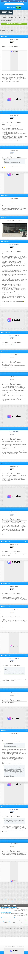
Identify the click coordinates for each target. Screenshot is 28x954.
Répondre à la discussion (14, 23)
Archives (9, 946)
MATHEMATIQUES (5, 19)
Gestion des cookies (20, 946)
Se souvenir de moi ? (11, 7)
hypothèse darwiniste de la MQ (8, 917)
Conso (13, 946)
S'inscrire (21, 1)
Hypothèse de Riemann (6, 912)
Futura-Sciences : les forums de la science (17, 17)
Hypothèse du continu (6, 921)
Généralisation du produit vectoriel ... (9, 900)
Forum (4, 17)
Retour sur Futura (7, 1)
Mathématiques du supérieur (16, 19)
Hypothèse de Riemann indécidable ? (9, 907)
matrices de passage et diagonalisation (19, 900)
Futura (5, 946)
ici (13, 344)
